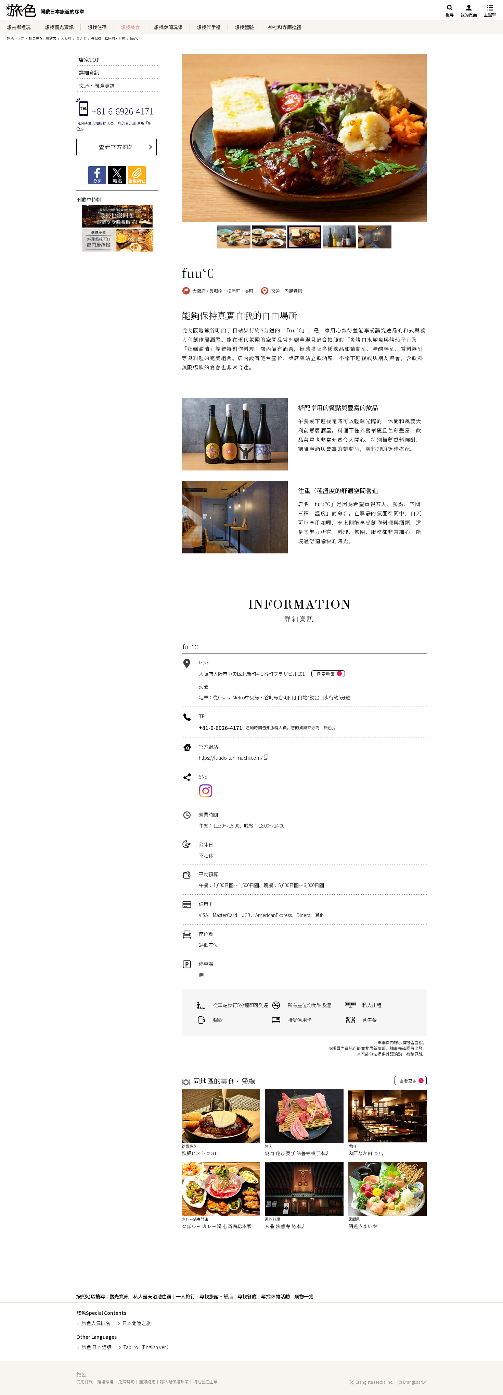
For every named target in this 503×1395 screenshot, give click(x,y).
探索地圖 (326, 673)
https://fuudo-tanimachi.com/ (231, 757)
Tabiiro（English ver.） (147, 1347)
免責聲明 (126, 1381)
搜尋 (450, 14)
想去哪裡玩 (19, 27)
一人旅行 (185, 1296)
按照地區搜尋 (90, 1296)
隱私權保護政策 (174, 1381)
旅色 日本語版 (96, 1347)
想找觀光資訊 (59, 27)
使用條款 (84, 1381)
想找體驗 (244, 27)
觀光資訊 (119, 1296)
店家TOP (89, 59)
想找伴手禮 (209, 27)
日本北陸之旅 (136, 1323)
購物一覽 (303, 1296)
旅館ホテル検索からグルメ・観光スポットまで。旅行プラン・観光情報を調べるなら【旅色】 (45, 12)
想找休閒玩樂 (168, 27)
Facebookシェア (97, 175)
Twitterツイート (117, 175)
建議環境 (105, 1381)
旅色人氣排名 (95, 1323)
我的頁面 (469, 14)
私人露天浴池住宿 (152, 1296)
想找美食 (130, 27)
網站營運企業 (205, 1381)
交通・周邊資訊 (97, 85)
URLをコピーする (137, 175)
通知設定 (147, 1381)
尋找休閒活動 (275, 1296)
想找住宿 (97, 27)
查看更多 (408, 1081)
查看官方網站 (116, 147)
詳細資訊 (89, 72)
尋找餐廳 (247, 1296)
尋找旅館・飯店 (216, 1296)
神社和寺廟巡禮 (284, 27)
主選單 (490, 14)
